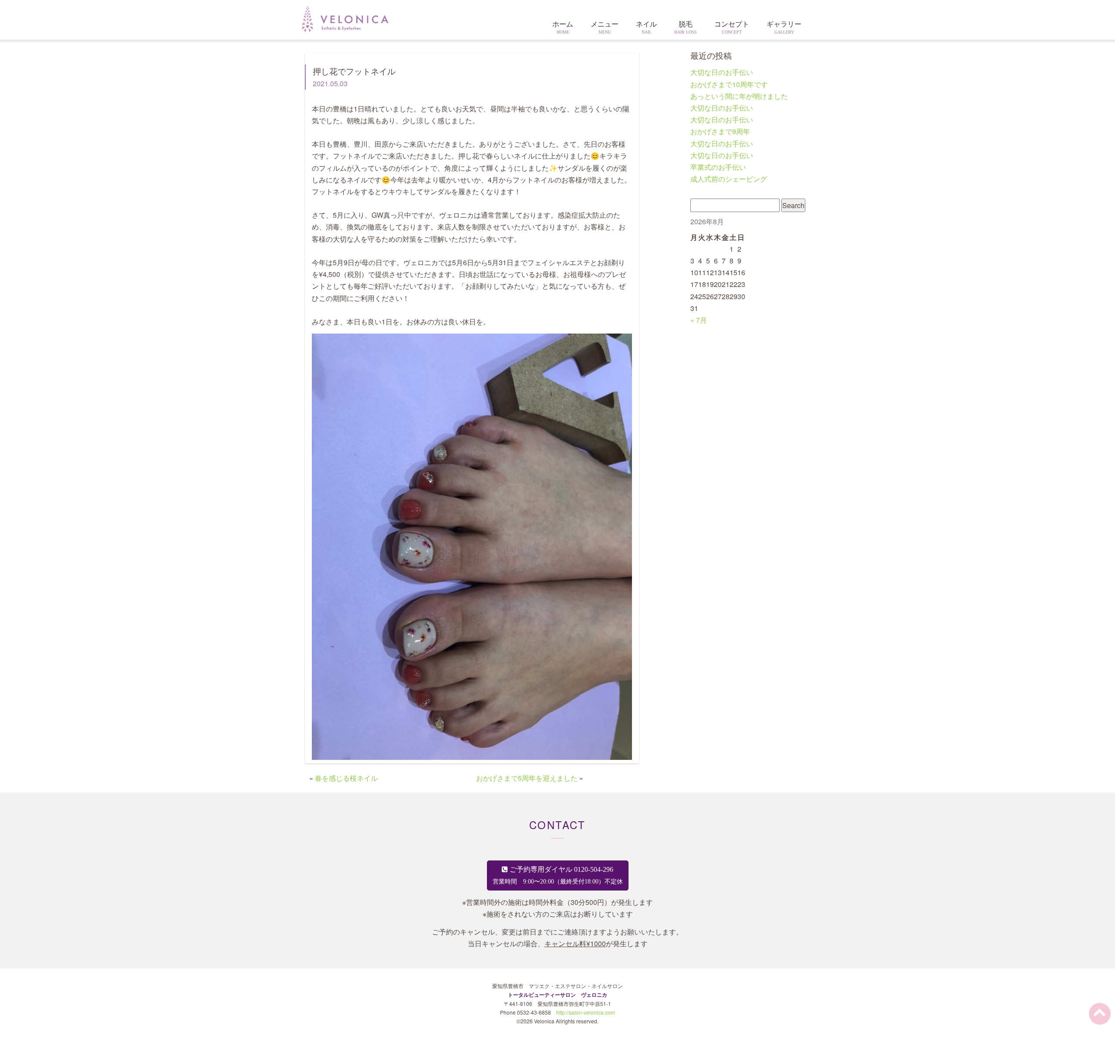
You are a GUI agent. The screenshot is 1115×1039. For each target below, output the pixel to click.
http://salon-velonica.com (585, 1012)
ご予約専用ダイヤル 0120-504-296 (558, 875)
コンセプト (731, 27)
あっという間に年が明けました (739, 96)
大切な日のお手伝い (721, 72)
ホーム (562, 27)
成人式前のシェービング (728, 179)
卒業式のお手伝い (718, 167)
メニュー (604, 27)
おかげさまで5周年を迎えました (527, 778)
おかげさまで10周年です (729, 84)
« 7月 (698, 320)
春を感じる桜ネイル (346, 778)
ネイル (646, 27)
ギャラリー (784, 27)
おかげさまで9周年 (720, 131)
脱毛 (685, 27)
